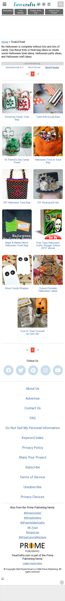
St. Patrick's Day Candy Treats (17, 161)
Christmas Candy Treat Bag (17, 118)
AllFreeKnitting (32, 517)
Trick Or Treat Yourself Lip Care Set (32, 332)
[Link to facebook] (9, 370)
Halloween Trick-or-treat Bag (48, 161)
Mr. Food (33, 527)
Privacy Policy (32, 448)
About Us (32, 389)
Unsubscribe (33, 487)
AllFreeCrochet (32, 513)
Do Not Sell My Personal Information (33, 428)
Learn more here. (32, 563)
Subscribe (32, 467)
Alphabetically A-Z (15, 67)
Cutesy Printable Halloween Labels (48, 289)
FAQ (33, 418)
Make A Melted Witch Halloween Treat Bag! (16, 244)
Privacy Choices (32, 497)
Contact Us (32, 408)
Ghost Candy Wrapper (17, 288)
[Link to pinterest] (33, 370)
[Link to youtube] (58, 370)
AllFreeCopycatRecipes (32, 537)
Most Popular (52, 67)
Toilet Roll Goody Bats (48, 117)
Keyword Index (33, 438)
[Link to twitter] (21, 370)
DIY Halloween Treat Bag (17, 202)
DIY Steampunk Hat (48, 202)
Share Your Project (32, 457)
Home (4, 42)
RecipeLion (32, 532)
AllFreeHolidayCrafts (32, 522)
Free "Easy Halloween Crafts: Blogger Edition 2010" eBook (48, 246)
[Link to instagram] (45, 370)
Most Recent (34, 67)
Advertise (33, 398)
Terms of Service (32, 477)
